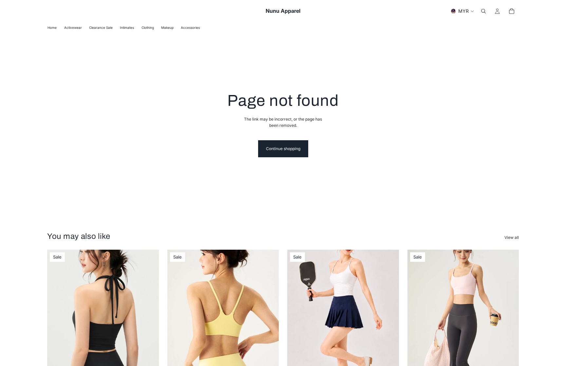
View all (511, 237)
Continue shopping (283, 148)
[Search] (483, 11)
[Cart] (511, 11)
